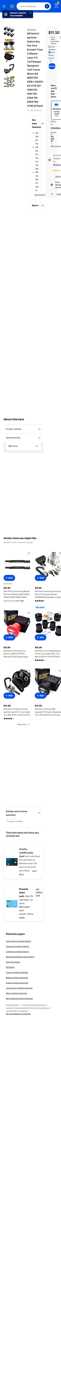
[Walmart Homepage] (11, 6)
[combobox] (34, 6)
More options (56, 146)
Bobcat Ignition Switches (17, 977)
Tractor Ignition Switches (17, 972)
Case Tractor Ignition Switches (19, 988)
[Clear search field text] (43, 6)
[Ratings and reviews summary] (39, 811)
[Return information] (50, 61)
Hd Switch (10, 967)
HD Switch (31, 29)
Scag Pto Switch (13, 962)
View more (21, 724)
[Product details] (39, 429)
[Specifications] (39, 437)
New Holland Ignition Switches (19, 998)
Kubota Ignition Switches (17, 983)
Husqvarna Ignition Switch (17, 946)
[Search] (47, 6)
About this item (14, 419)
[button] (35, 123)
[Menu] (4, 6)
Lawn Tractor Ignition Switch (18, 941)
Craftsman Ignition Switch (17, 951)
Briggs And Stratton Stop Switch (20, 957)
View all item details (43, 194)
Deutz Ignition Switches (16, 993)
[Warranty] (37, 446)
